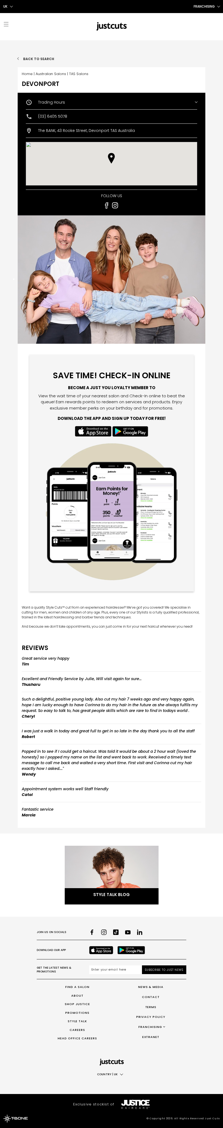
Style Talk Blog (111, 894)
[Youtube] (128, 932)
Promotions (77, 1013)
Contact (151, 997)
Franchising (150, 1027)
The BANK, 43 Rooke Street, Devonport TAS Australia (86, 130)
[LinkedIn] (140, 932)
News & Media (151, 987)
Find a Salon (77, 987)
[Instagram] (104, 932)
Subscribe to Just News (164, 970)
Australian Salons (51, 73)
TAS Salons (78, 73)
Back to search (38, 59)
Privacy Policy (150, 1017)
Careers (77, 1030)
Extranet (151, 1037)
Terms (151, 1007)
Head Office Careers (77, 1038)
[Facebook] (92, 932)
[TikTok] (116, 932)
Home (27, 73)
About (77, 995)
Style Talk (77, 1021)
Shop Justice (77, 1004)
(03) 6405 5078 (52, 116)
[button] (111, 158)
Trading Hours (51, 102)
